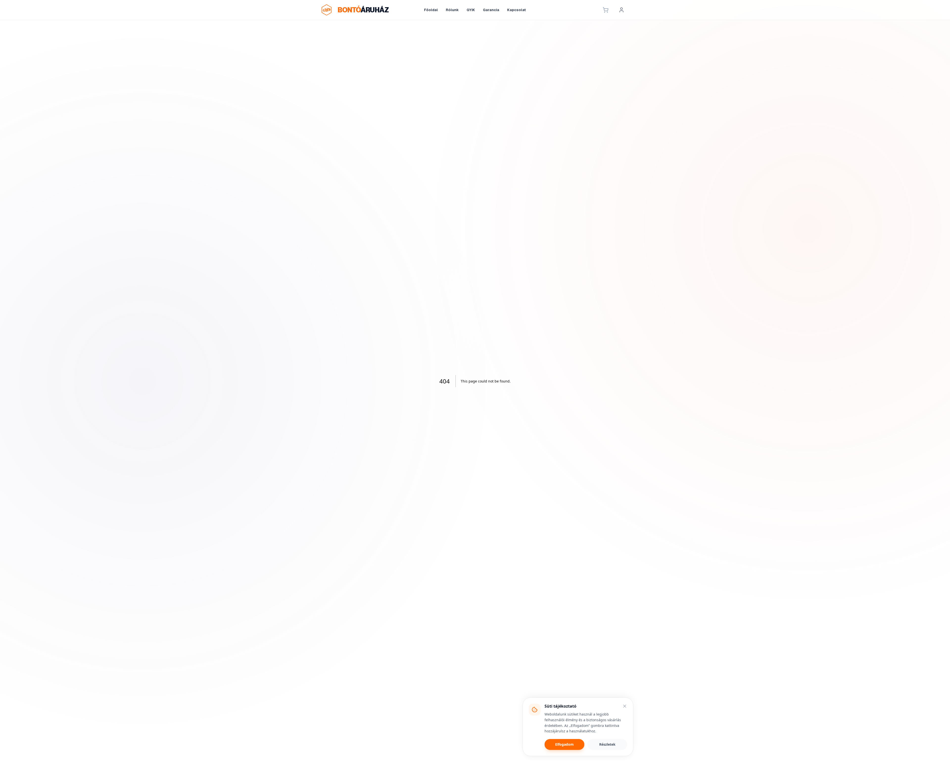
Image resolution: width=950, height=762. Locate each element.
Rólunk (452, 10)
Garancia (491, 10)
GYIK (471, 10)
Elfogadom (564, 744)
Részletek (607, 744)
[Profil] (621, 10)
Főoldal (431, 10)
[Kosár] (606, 10)
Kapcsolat (516, 10)
